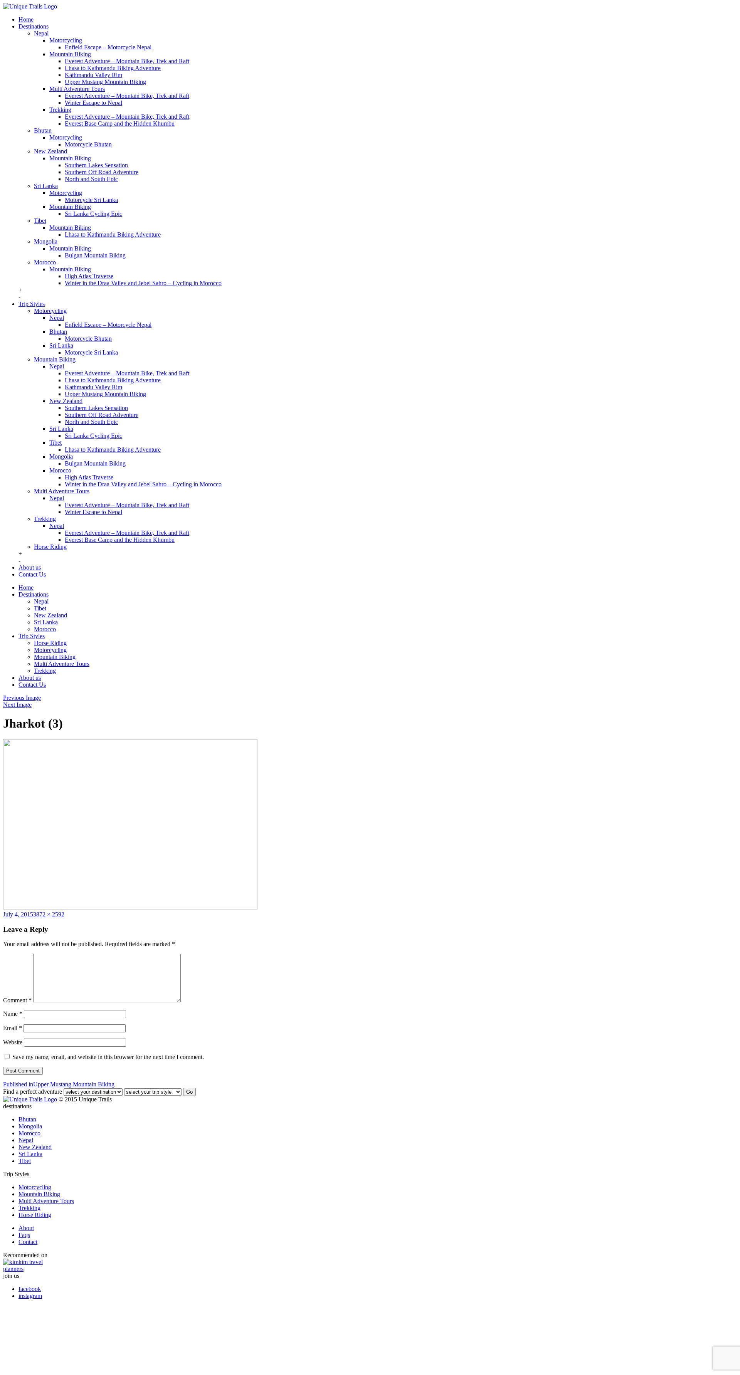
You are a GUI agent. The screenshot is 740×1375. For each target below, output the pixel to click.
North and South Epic (91, 179)
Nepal (41, 33)
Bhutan (43, 130)
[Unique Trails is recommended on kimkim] (366, 1265)
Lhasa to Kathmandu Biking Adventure (113, 68)
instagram (30, 1296)
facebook (29, 1289)
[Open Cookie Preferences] (61, 1368)
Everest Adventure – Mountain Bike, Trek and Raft (127, 61)
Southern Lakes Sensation (96, 165)
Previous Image (22, 697)
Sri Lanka (46, 186)
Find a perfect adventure (32, 1091)
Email (12, 1028)
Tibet (40, 220)
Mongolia (45, 241)
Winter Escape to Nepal (93, 102)
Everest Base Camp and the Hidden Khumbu (120, 123)
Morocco (45, 262)
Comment (17, 1000)
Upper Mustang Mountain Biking (105, 82)
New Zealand (50, 151)
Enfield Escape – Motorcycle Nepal (108, 47)
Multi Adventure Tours (77, 89)
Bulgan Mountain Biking (95, 255)
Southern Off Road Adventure (101, 172)
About (26, 1228)
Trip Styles (31, 304)
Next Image (17, 704)
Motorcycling (65, 40)
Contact (27, 1242)
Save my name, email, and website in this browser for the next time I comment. (108, 1057)
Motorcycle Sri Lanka (91, 200)
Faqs (24, 1235)
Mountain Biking (70, 54)
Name (12, 1013)
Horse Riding (50, 546)
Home (26, 19)
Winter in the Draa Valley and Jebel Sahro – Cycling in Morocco (143, 283)
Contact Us (32, 574)
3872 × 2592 (48, 914)
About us (29, 567)
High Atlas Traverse (89, 276)
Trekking (60, 109)
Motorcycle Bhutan (88, 144)
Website (12, 1042)
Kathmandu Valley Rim (93, 75)
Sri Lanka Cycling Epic (93, 213)
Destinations (33, 26)
